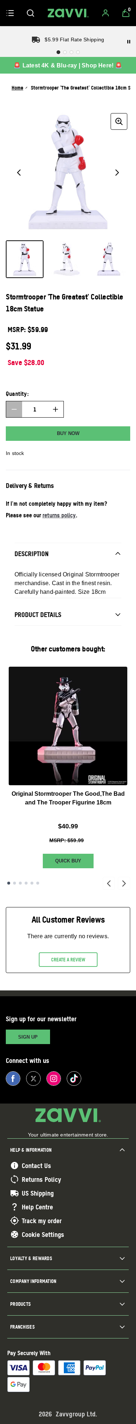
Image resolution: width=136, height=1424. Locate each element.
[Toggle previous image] (19, 172)
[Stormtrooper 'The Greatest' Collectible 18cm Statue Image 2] (67, 259)
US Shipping (38, 1193)
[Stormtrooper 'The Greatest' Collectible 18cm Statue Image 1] (25, 259)
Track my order (42, 1221)
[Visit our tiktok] (74, 1078)
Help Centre (37, 1207)
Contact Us (36, 1166)
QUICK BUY (68, 861)
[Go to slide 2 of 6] (14, 883)
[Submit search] (30, 13)
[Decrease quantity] (14, 409)
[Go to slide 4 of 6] (26, 883)
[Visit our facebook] (13, 1078)
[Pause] (129, 41)
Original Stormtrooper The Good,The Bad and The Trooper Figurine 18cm (68, 798)
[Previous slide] (109, 883)
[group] (68, 172)
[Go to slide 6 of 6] (37, 883)
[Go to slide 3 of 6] (20, 883)
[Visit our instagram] (53, 1078)
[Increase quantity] (55, 409)
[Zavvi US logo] (68, 13)
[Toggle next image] (117, 172)
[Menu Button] (10, 13)
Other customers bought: (68, 648)
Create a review (68, 960)
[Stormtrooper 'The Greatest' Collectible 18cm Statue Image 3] (109, 259)
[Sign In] (105, 13)
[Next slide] (124, 883)
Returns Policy (41, 1179)
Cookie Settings (43, 1234)
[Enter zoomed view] (119, 121)
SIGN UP (28, 1037)
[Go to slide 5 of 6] (31, 883)
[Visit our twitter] (33, 1078)
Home (17, 87)
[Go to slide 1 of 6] (8, 883)
